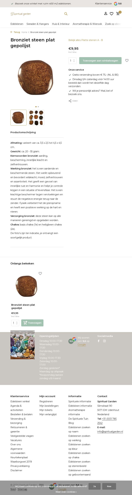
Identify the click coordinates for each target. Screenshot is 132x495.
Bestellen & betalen (21, 414)
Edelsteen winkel (20, 401)
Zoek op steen (113, 23)
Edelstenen (16, 23)
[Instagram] (104, 341)
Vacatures (16, 440)
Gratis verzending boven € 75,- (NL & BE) (95, 74)
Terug (16, 32)
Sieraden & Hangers (38, 23)
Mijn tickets (45, 410)
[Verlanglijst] (111, 14)
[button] (36, 106)
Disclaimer (16, 470)
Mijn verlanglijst (48, 414)
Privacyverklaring (20, 466)
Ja (94, 486)
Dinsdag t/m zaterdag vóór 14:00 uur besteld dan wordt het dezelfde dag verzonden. (91, 83)
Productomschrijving (23, 132)
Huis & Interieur (61, 23)
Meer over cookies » (66, 492)
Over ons (15, 444)
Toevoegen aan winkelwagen (100, 60)
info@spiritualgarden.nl (110, 431)
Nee (109, 486)
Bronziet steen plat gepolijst (23, 306)
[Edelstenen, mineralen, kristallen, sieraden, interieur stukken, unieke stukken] (20, 13)
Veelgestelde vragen (22, 435)
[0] (117, 14)
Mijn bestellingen (49, 405)
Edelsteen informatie (80, 405)
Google (82, 344)
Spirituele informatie (79, 401)
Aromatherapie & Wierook (87, 23)
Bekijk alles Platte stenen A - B (85, 40)
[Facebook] (98, 341)
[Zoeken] (65, 13)
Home (24, 32)
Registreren (46, 401)
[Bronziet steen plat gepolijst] (27, 286)
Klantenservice (103, 3)
